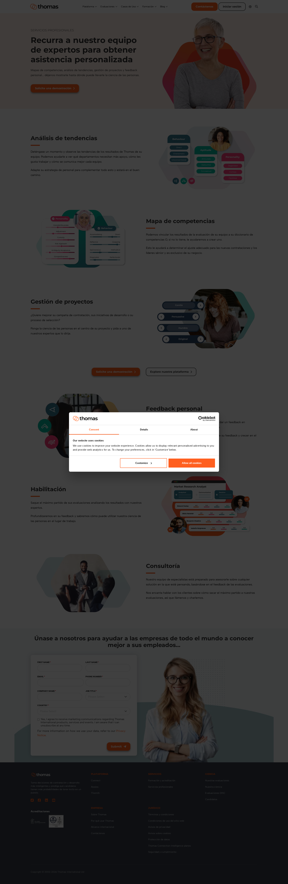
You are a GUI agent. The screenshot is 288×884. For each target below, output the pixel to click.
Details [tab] (144, 429)
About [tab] (194, 429)
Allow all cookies (192, 463)
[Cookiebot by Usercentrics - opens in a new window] (200, 418)
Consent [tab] (94, 429)
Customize (141, 463)
